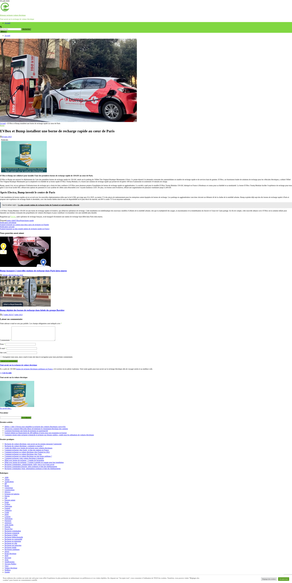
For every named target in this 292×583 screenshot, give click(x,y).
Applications (9, 482)
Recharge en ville (11, 543)
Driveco (7, 492)
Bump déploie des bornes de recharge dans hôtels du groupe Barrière (32, 310)
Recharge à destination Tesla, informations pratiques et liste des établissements (33, 469)
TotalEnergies (9, 562)
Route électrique (10, 554)
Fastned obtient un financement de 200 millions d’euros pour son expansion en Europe (36, 433)
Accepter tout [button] (283, 579)
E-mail (3, 348)
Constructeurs (9, 490)
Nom (2, 344)
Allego (7, 480)
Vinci (6, 566)
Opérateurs (8, 519)
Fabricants (8, 506)
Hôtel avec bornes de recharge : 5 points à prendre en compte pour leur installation (34, 462)
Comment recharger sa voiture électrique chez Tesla (23, 454)
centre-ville (10, 221)
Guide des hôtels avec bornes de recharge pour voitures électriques (28, 448)
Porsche (7, 527)
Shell (6, 556)
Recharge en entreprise (13, 541)
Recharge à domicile (12, 533)
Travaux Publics (10, 564)
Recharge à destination (13, 531)
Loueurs (7, 517)
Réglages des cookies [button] (269, 579)
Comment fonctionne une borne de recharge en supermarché (26, 431)
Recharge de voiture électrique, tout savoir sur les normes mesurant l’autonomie (33, 444)
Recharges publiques (12, 549)
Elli (6, 498)
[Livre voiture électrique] (24, 172)
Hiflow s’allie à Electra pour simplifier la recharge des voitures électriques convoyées (35, 427)
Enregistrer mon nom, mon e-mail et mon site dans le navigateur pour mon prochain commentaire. (38, 357)
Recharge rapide (10, 547)
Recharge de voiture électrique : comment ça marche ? (24, 446)
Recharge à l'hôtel (11, 535)
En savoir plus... (6, 408)
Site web (3, 353)
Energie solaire (10, 500)
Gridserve (8, 510)
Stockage (8, 558)
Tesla (6, 560)
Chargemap (9, 488)
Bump (2, 125)
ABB (6, 477)
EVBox (17, 221)
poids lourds (9, 525)
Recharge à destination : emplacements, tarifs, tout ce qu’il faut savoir (29, 464)
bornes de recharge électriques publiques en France (34, 369)
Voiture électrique (11, 568)
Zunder (7, 572)
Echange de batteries (12, 494)
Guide (7, 512)
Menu (4, 31)
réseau (7, 551)
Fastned (7, 508)
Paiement (8, 521)
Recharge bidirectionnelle (14, 537)
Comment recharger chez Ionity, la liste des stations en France (27, 450)
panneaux (8, 523)
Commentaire (5, 340)
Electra (13, 217)
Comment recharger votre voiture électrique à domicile (24, 458)
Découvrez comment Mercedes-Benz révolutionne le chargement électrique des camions (36, 429)
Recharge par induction (13, 545)
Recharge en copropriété (13, 539)
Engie (7, 502)
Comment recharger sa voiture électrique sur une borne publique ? (28, 456)
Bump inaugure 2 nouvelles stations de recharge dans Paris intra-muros (33, 271)
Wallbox (8, 570)
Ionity (7, 514)
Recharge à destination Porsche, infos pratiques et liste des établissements (31, 466)
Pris (21, 221)
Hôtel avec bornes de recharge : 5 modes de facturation (24, 460)
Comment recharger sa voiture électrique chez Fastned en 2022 (27, 452)
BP (6, 484)
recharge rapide (28, 221)
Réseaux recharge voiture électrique (13, 15)
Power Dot (8, 529)
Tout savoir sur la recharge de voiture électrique (18, 365)
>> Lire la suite (6, 373)
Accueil (7, 23)
